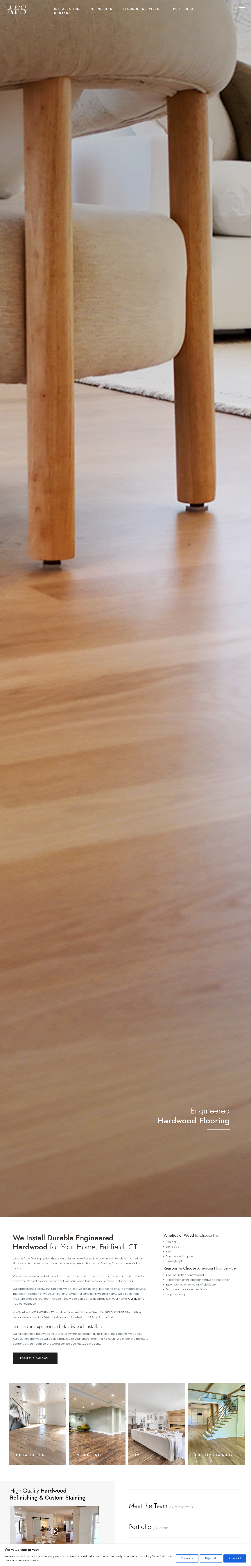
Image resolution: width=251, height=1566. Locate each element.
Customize (187, 1558)
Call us (132, 1299)
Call (134, 1263)
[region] (125, 1555)
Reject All (211, 1558)
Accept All (235, 1558)
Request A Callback (34, 1358)
